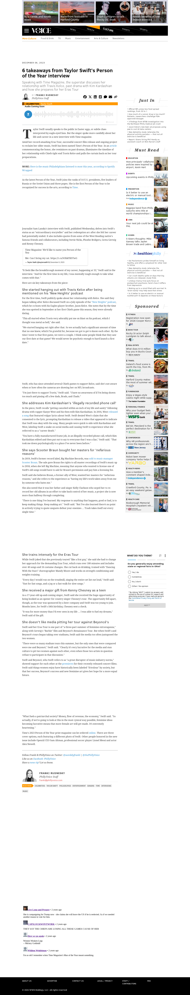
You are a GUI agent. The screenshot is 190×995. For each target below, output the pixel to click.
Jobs (130, 219)
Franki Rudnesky (47, 95)
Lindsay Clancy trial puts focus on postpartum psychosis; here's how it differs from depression (146, 282)
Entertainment (82, 38)
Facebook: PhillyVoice (44, 759)
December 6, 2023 (57, 262)
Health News (134, 468)
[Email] (110, 97)
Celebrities (32, 103)
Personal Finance (136, 407)
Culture (108, 29)
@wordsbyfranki (72, 755)
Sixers (131, 235)
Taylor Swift (46, 103)
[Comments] (105, 97)
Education (133, 158)
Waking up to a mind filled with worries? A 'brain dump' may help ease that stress (146, 289)
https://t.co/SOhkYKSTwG (63, 258)
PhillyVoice (41, 30)
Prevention (133, 189)
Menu (26, 30)
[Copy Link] (115, 97)
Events (126, 29)
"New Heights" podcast (103, 302)
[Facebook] (85, 97)
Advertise (52, 980)
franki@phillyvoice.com (50, 780)
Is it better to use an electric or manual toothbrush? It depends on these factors (145, 294)
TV (59, 38)
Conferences (134, 437)
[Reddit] (100, 97)
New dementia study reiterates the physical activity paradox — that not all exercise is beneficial (145, 134)
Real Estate (133, 345)
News (73, 29)
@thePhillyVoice (91, 755)
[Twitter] (90, 97)
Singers (90, 786)
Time (75, 187)
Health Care (133, 499)
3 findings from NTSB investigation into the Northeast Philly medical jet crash (145, 122)
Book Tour (133, 330)
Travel (131, 360)
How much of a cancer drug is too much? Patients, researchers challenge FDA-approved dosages (146, 116)
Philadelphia (65, 786)
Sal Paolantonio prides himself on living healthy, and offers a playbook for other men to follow (147, 262)
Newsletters (118, 38)
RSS (149, 980)
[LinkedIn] (95, 97)
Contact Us (78, 980)
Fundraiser (133, 391)
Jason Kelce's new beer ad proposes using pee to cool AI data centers (146, 127)
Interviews (106, 786)
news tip (34, 762)
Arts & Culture (101, 38)
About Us (26, 980)
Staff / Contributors (129, 982)
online (92, 733)
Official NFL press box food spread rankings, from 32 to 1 (143, 110)
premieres (67, 663)
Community (133, 453)
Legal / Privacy (105, 980)
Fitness (131, 314)
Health (90, 29)
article (113, 145)
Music (68, 38)
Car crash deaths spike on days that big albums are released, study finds (145, 276)
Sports (143, 29)
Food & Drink (47, 38)
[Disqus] (70, 868)
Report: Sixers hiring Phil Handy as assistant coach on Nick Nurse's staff (143, 140)
